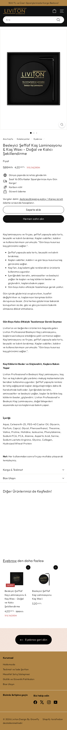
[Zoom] (62, 124)
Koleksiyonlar (23, 139)
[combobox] (33, 19)
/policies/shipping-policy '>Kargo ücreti (41, 199)
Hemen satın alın (33, 218)
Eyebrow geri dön (36, 639)
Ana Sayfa (8, 139)
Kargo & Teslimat (13, 469)
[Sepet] (54, 11)
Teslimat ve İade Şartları (16, 669)
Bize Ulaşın (9, 478)
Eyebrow (38, 139)
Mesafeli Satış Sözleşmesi (16, 674)
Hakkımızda (9, 664)
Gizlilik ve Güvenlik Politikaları (19, 679)
